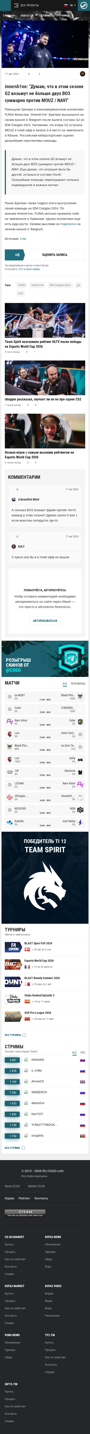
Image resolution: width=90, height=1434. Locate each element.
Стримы (44, 15)
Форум (49, 1293)
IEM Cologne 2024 (60, 285)
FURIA (21, 285)
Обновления (52, 1244)
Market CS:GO (36, 1186)
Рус (83, 1052)
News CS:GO (12, 1186)
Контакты (41, 1198)
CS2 (20, 293)
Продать (10, 1252)
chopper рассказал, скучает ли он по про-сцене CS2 (43, 399)
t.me (23, 239)
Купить (9, 1244)
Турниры (63, 15)
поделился (68, 224)
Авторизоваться (45, 620)
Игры (48, 1267)
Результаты (78, 683)
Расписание (52, 1316)
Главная (9, 15)
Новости (27, 15)
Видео (49, 1301)
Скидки (9, 1274)
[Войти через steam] (84, 5)
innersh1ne (37, 285)
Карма (9, 1198)
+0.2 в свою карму (29, 269)
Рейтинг (24, 1198)
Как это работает (15, 1259)
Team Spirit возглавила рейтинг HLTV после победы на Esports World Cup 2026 (43, 344)
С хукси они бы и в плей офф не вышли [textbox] (40, 557)
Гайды (48, 1259)
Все (65, 683)
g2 (78, 285)
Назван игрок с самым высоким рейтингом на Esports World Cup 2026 (39, 454)
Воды (48, 1308)
